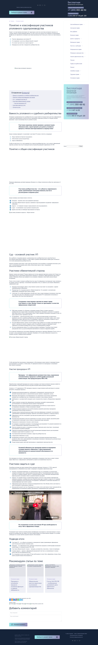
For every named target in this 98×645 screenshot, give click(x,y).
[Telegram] (22, 600)
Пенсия (72, 60)
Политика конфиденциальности (76, 637)
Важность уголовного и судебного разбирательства (26, 95)
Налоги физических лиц (77, 56)
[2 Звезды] (17, 603)
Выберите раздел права (19, 12)
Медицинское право (76, 49)
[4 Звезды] (27, 603)
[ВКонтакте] (10, 600)
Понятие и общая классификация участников (24, 97)
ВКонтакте (37, 5)
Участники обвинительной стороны (21, 101)
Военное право (74, 35)
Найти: (65, 146)
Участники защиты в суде (19, 105)
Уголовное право (15, 579)
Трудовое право (74, 74)
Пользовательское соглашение (76, 635)
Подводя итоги (16, 107)
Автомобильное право (76, 24)
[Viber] (16, 600)
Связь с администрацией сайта (80, 633)
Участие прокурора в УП (20, 103)
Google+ (45, 5)
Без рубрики (73, 31)
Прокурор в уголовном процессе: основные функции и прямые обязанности (17, 585)
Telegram (42, 5)
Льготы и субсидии (75, 46)
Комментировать (19, 624)
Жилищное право (75, 42)
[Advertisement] (35, 57)
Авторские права (75, 28)
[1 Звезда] (11, 603)
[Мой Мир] (14, 600)
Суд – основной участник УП (20, 99)
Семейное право (74, 71)
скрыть (26, 92)
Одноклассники (40, 5)
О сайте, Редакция (69, 633)
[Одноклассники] (12, 600)
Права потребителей (76, 63)
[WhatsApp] (18, 600)
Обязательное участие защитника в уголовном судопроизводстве (35, 584)
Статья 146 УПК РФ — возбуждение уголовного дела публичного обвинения (53, 584)
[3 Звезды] (22, 603)
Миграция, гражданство (77, 53)
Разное (72, 67)
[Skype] (20, 600)
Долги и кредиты (75, 38)
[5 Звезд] (32, 603)
